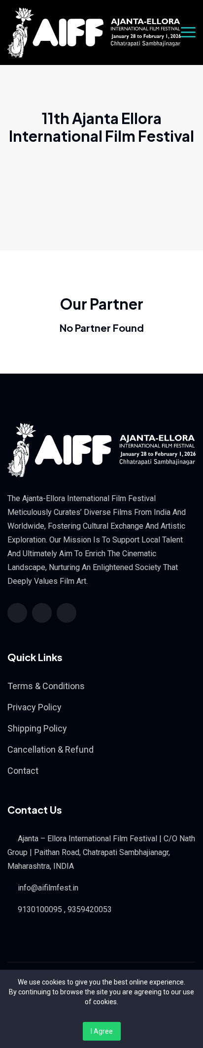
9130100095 (40, 909)
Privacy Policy (34, 707)
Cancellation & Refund (50, 749)
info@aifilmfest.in (48, 887)
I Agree (102, 1031)
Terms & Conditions (46, 686)
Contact (22, 770)
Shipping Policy (37, 728)
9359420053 (90, 909)
